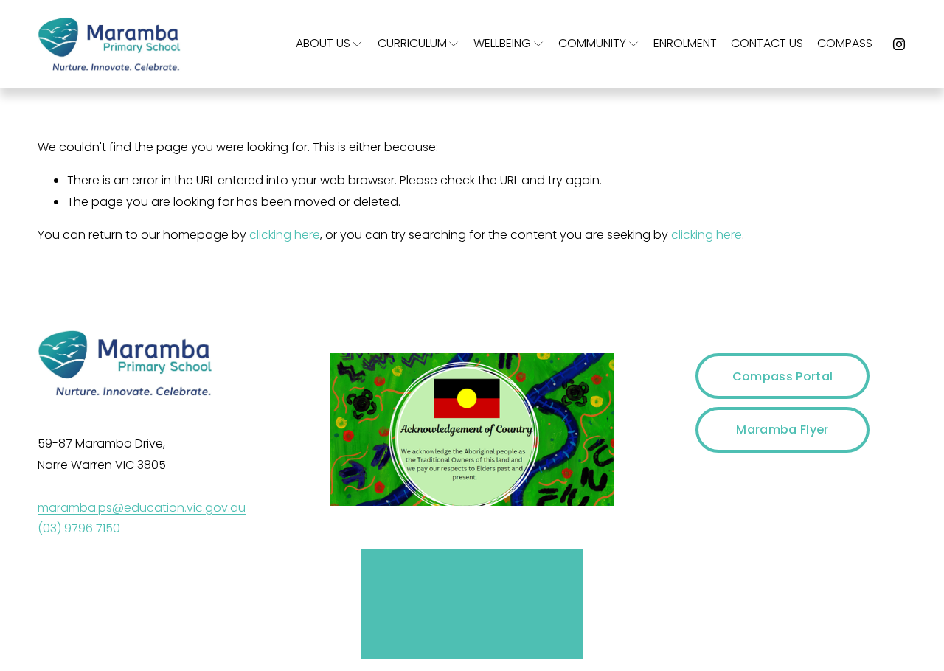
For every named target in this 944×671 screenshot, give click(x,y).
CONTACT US (767, 43)
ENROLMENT (685, 43)
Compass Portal (782, 376)
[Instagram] (899, 44)
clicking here (284, 234)
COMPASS (844, 43)
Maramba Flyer (782, 429)
